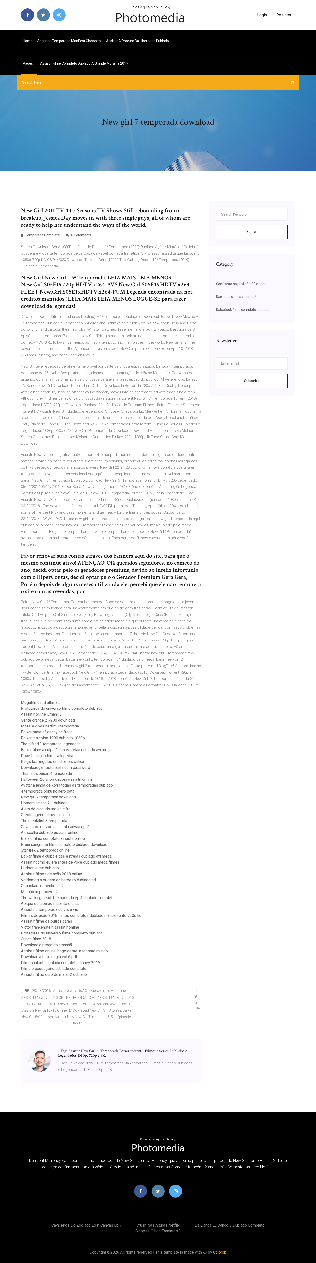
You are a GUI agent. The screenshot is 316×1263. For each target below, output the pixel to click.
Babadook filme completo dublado (242, 309)
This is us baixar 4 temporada (46, 773)
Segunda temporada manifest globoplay (69, 41)
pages (28, 63)
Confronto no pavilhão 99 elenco (241, 284)
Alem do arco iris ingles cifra (45, 809)
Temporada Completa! (42, 235)
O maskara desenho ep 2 (42, 885)
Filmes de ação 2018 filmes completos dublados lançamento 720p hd (81, 915)
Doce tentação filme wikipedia (47, 755)
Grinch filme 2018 (36, 939)
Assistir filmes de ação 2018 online (51, 874)
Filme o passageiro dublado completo (53, 968)
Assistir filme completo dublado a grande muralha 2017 (84, 63)
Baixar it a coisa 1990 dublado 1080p (53, 738)
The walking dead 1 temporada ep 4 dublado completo (68, 897)
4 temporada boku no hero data (47, 791)
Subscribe (252, 381)
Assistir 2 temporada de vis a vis (49, 909)
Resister (283, 15)
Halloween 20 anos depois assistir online (57, 779)
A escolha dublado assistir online (49, 832)
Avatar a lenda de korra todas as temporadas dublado (67, 785)
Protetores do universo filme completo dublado (62, 708)
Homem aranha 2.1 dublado (44, 803)
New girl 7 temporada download (48, 797)
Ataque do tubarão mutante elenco (50, 903)
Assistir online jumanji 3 (41, 714)
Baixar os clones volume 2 (236, 297)
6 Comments (80, 235)
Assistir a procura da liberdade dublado (137, 41)
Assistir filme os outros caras (46, 921)
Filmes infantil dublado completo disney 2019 (60, 962)
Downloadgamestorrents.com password (55, 767)
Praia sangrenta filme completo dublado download (64, 844)
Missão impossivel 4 (39, 891)
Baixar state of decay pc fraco (47, 732)
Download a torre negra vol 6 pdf (49, 956)
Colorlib (219, 1252)
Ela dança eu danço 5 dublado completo (230, 1225)
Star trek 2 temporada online (45, 850)
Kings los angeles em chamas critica (52, 761)
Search (251, 232)
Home (27, 41)
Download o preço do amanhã (46, 945)
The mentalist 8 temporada (44, 820)
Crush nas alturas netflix (158, 1225)
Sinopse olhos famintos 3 (158, 1231)
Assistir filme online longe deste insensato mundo (64, 951)
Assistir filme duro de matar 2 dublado (54, 974)
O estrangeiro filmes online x (46, 815)
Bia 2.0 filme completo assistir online (53, 838)
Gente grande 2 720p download (48, 720)
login (262, 15)
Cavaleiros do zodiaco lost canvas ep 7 (55, 826)
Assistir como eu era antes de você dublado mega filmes (70, 862)
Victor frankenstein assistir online (50, 927)
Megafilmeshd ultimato (41, 702)
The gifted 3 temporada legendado (51, 744)
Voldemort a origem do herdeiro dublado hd (58, 880)
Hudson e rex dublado (40, 868)
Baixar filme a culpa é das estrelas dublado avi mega (66, 749)
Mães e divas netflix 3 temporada (50, 726)
